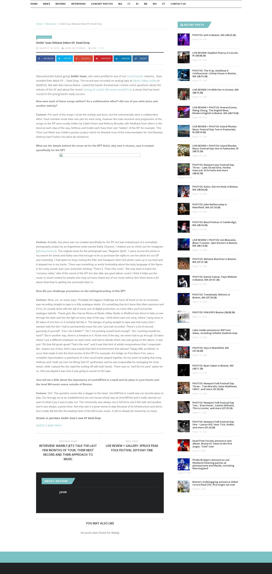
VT (163, 3)
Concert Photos (102, 3)
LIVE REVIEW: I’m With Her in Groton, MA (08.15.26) (215, 91)
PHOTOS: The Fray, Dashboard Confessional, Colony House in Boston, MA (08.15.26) (214, 73)
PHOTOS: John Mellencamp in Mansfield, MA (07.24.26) (209, 206)
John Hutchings (75, 48)
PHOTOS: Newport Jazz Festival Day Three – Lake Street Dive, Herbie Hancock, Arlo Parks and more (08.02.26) (213, 169)
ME (145, 3)
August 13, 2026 (199, 337)
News (46, 3)
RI (137, 3)
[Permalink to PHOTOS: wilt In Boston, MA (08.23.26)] (184, 40)
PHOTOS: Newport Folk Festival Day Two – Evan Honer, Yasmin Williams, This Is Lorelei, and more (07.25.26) (213, 405)
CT (128, 3)
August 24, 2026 (199, 39)
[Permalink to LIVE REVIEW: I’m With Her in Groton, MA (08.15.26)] (184, 94)
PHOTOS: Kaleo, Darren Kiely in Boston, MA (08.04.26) (215, 188)
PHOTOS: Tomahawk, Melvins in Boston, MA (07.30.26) (211, 296)
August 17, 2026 (199, 316)
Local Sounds (135, 76)
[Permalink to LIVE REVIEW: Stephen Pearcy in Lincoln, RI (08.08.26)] (184, 57)
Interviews (78, 3)
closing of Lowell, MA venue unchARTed (107, 89)
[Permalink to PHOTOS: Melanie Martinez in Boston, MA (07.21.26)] (184, 263)
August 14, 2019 (49, 48)
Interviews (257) (44, 37)
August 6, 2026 (184, 472)
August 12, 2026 (199, 372)
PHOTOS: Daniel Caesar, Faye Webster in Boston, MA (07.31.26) (214, 278)
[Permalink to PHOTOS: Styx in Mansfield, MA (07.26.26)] (184, 352)
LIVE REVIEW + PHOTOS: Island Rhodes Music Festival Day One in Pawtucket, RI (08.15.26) (215, 148)
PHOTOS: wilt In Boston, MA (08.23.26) (214, 35)
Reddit (143, 58)
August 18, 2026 (199, 193)
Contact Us (178, 3)
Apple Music (54, 425)
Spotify (40, 425)
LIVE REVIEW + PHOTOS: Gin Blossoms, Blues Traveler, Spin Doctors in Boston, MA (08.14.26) (215, 242)
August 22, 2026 (199, 59)
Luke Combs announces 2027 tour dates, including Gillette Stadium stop (214, 331)
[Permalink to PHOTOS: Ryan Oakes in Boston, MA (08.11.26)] (184, 370)
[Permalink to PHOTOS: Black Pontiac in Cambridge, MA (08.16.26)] (184, 227)
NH (154, 3)
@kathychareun (46, 251)
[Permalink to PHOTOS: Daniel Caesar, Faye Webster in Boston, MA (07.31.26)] (184, 281)
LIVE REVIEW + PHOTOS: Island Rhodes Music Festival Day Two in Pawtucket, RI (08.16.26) (214, 129)
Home (34, 3)
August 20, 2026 (199, 80)
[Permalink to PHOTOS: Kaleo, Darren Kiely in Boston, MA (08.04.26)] (184, 191)
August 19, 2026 (185, 177)
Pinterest (106, 58)
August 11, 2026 (199, 412)
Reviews (61, 3)
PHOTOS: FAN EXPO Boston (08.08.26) (213, 312)
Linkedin (125, 58)
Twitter (67, 58)
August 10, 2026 (199, 431)
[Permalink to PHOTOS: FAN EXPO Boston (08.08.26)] (184, 317)
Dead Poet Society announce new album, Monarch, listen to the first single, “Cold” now (212, 443)
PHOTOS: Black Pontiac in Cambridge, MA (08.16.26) (214, 223)
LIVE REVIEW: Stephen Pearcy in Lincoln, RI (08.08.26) (215, 54)
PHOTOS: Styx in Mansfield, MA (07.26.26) (210, 349)
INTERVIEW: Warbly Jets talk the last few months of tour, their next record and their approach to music (68, 452)
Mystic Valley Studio (145, 80)
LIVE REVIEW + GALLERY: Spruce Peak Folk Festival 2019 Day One (132, 448)
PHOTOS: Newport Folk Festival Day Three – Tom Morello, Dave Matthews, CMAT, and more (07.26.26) (214, 386)
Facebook (48, 58)
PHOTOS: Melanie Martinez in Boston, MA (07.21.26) (214, 260)
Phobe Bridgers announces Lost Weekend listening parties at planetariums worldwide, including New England (213, 464)
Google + (86, 58)
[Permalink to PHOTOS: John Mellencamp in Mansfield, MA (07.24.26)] (184, 209)
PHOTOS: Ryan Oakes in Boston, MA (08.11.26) (213, 367)
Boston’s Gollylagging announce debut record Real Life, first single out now (215, 483)
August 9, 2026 (199, 450)
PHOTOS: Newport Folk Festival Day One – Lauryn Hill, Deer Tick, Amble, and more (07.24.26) (213, 424)
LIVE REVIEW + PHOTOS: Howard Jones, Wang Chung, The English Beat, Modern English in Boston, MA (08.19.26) (215, 110)
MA (120, 3)
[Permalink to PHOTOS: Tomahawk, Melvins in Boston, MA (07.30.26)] (184, 299)
